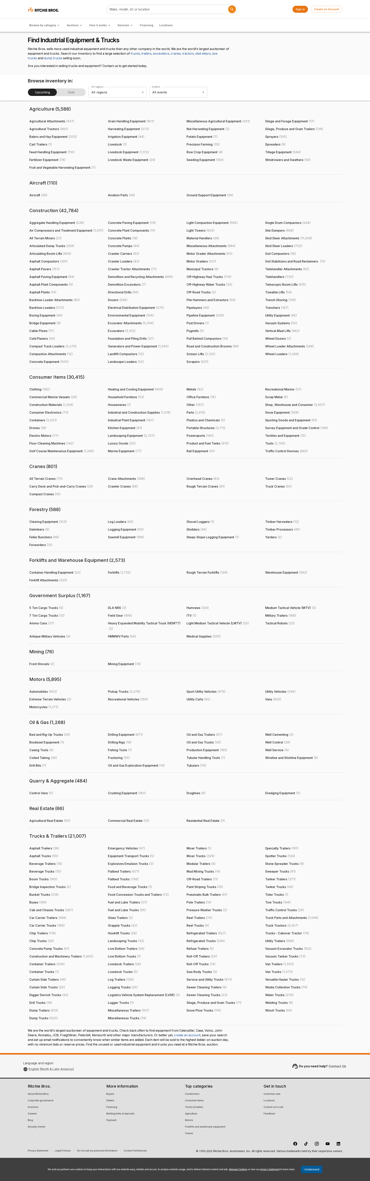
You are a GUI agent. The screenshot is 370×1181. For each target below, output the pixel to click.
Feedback (269, 1114)
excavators (161, 53)
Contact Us (337, 1066)
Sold (71, 92)
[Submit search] (232, 9)
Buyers (110, 1094)
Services (123, 25)
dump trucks (53, 58)
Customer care (272, 1094)
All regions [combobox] (99, 92)
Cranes (189, 1133)
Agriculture (191, 1114)
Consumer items (194, 1100)
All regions (97, 86)
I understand (311, 1169)
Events (156, 86)
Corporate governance (41, 1100)
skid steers (203, 53)
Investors (33, 1107)
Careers (32, 1114)
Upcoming (42, 92)
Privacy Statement (38, 1151)
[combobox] (173, 92)
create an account (187, 1035)
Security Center (36, 1127)
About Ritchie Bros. (38, 1094)
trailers (146, 53)
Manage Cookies (238, 1169)
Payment (111, 1120)
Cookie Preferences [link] (135, 1151)
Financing (146, 25)
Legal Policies (63, 1151)
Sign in (300, 9)
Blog (30, 1120)
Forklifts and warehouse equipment (205, 1127)
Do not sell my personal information (97, 1151)
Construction (192, 1094)
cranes (176, 53)
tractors (188, 53)
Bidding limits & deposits (120, 1114)
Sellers (110, 1100)
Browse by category (42, 25)
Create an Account (326, 9)
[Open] (203, 92)
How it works (98, 25)
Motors (189, 1120)
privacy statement (270, 1169)
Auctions (73, 25)
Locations (166, 25)
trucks (135, 53)
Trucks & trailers (194, 1107)
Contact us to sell (273, 1107)
